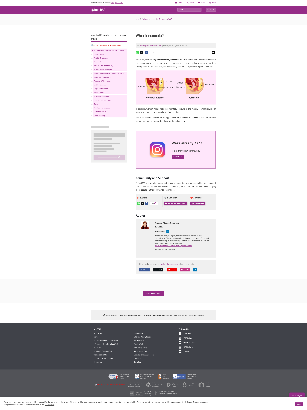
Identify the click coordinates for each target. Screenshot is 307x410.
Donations (137, 362)
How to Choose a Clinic (102, 100)
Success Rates (99, 92)
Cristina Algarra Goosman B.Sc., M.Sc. (150, 46)
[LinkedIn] (195, 269)
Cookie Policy (49, 405)
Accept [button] (299, 404)
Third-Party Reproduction (103, 77)
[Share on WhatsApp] (137, 52)
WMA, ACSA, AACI (117, 3)
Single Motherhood (101, 89)
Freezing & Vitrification (102, 81)
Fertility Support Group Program (106, 340)
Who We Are (98, 333)
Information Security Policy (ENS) (106, 344)
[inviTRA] (98, 10)
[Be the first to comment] (213, 52)
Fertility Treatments (101, 58)
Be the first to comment (177, 203)
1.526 (214, 3)
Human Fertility (99, 54)
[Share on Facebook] (146, 52)
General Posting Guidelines (144, 355)
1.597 (192, 3)
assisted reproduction (170, 264)
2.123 (203, 3)
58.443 (180, 3)
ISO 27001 (97, 348)
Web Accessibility (100, 355)
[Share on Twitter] (141, 52)
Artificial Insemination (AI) (103, 66)
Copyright (137, 358)
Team (95, 337)
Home (137, 19)
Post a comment (153, 293)
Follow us (177, 156)
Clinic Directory (99, 115)
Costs (96, 104)
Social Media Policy (141, 351)
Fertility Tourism (100, 112)
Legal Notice (138, 333)
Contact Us (98, 362)
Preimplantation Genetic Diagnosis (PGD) (109, 73)
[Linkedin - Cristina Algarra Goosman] (167, 231)
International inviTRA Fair (103, 358)
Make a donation (198, 203)
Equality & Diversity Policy (103, 351)
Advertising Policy (140, 348)
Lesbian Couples (100, 85)
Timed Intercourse (100, 62)
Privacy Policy (139, 340)
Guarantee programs (101, 96)
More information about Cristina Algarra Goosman (173, 246)
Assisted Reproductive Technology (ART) (157, 19)
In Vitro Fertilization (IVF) (103, 69)
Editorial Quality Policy (142, 337)
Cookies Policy (139, 344)
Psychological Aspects (102, 108)
